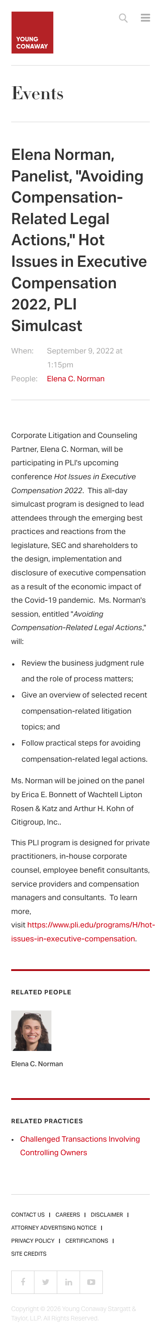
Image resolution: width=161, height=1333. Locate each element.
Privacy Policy (33, 1241)
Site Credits (29, 1254)
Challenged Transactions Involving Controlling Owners (80, 1147)
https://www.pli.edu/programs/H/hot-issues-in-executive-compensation (83, 933)
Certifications (86, 1241)
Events (37, 94)
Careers (67, 1215)
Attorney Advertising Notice (54, 1228)
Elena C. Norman (76, 379)
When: (22, 352)
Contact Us (28, 1215)
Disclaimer (107, 1215)
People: (24, 380)
